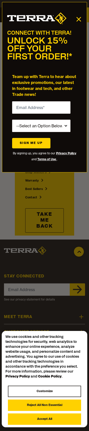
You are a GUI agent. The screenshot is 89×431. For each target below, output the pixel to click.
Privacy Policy (66, 153)
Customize (45, 391)
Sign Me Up (31, 143)
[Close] (79, 19)
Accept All (44, 419)
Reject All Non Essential (44, 405)
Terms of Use (47, 159)
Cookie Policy (50, 376)
